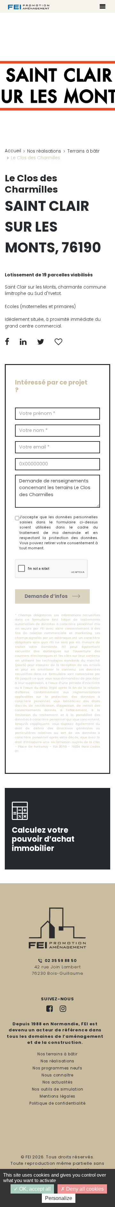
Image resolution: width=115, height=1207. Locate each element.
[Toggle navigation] (103, 7)
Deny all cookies (84, 1189)
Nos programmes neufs (57, 1068)
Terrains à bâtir (83, 151)
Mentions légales (57, 1096)
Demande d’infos (46, 596)
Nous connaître (57, 1075)
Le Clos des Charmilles (31, 184)
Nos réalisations (44, 151)
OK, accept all (34, 1189)
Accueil (13, 151)
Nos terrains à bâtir (57, 1054)
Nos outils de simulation (57, 1089)
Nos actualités (57, 1082)
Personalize (58, 1198)
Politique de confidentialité (57, 1103)
